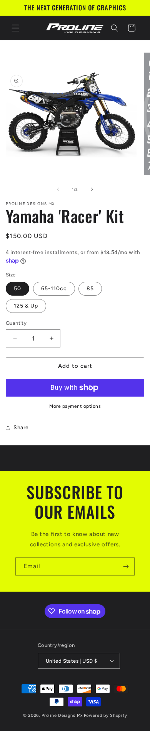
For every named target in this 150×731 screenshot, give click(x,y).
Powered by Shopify (105, 715)
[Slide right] (91, 189)
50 (17, 288)
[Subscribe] (125, 566)
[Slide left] (58, 189)
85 (90, 288)
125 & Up (26, 306)
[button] (15, 28)
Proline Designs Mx (62, 715)
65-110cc (54, 288)
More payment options (75, 406)
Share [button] (21, 427)
